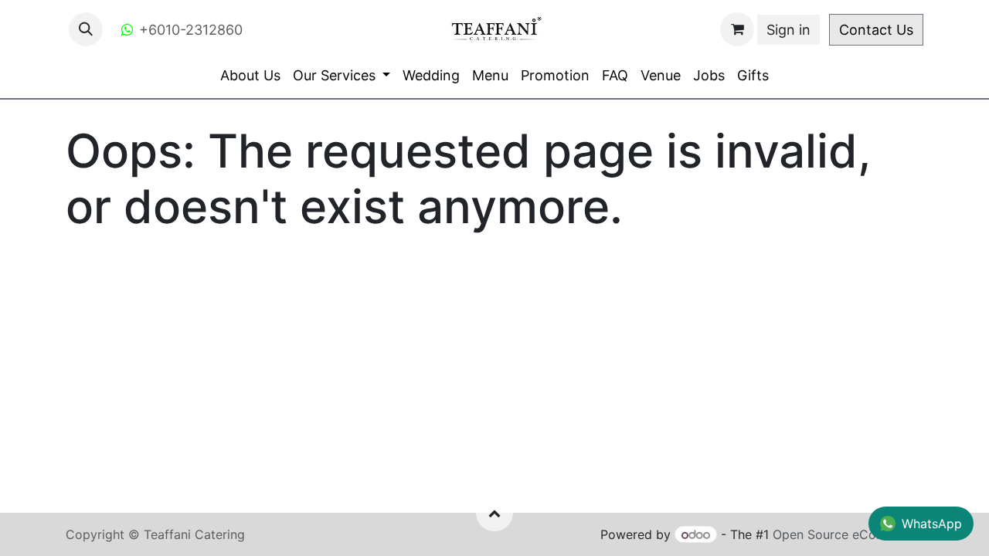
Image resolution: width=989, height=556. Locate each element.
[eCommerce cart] (737, 29)
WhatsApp (932, 523)
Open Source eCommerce (848, 534)
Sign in (788, 30)
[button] (86, 29)
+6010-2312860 (191, 30)
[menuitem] (250, 75)
